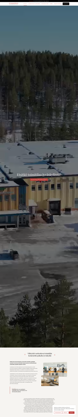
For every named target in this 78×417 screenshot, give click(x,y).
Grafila (51, 3)
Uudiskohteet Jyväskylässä (34, 3)
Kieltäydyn (65, 412)
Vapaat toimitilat (57, 3)
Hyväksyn (71, 412)
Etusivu (25, 3)
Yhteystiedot (66, 3)
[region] (64, 410)
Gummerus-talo (44, 3)
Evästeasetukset (58, 412)
